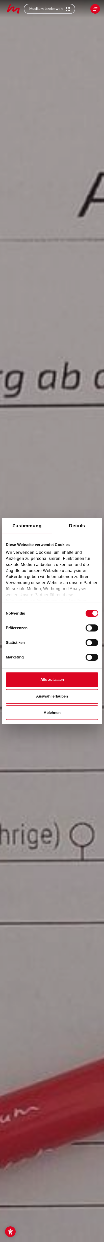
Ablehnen (52, 712)
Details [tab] (77, 525)
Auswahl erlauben (52, 696)
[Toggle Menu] (95, 9)
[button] (10, 1231)
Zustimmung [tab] (27, 525)
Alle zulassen (52, 679)
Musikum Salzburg (13, 9)
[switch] (92, 627)
